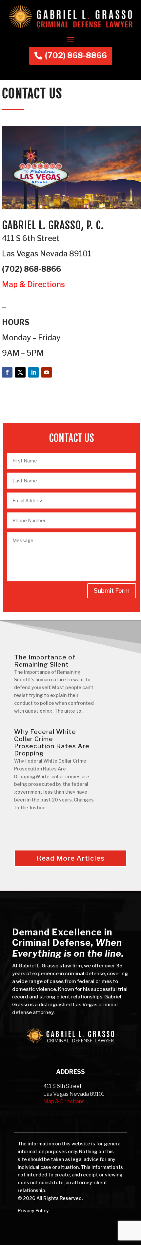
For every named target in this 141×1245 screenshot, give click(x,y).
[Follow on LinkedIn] (33, 372)
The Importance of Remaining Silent (44, 661)
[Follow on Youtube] (46, 372)
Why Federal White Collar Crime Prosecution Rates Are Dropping (52, 742)
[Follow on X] (20, 372)
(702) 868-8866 (76, 55)
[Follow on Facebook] (7, 372)
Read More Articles (71, 858)
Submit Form (112, 590)
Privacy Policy (33, 1210)
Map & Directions (33, 284)
